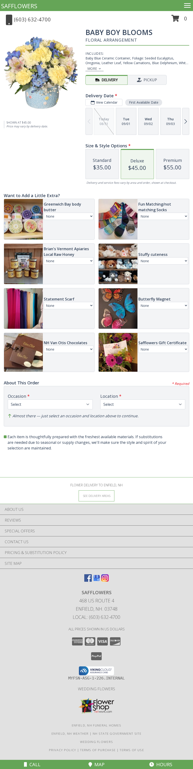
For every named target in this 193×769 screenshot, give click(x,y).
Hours (163, 764)
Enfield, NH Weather (70, 733)
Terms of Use (132, 750)
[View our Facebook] (88, 580)
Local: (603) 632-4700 (96, 617)
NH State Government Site (117, 733)
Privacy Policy (62, 750)
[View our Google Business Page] (96, 580)
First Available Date (143, 102)
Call (33, 764)
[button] (179, 20)
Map (98, 764)
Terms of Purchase (98, 750)
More (92, 68)
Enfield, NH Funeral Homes (96, 725)
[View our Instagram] (105, 580)
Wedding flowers (96, 688)
